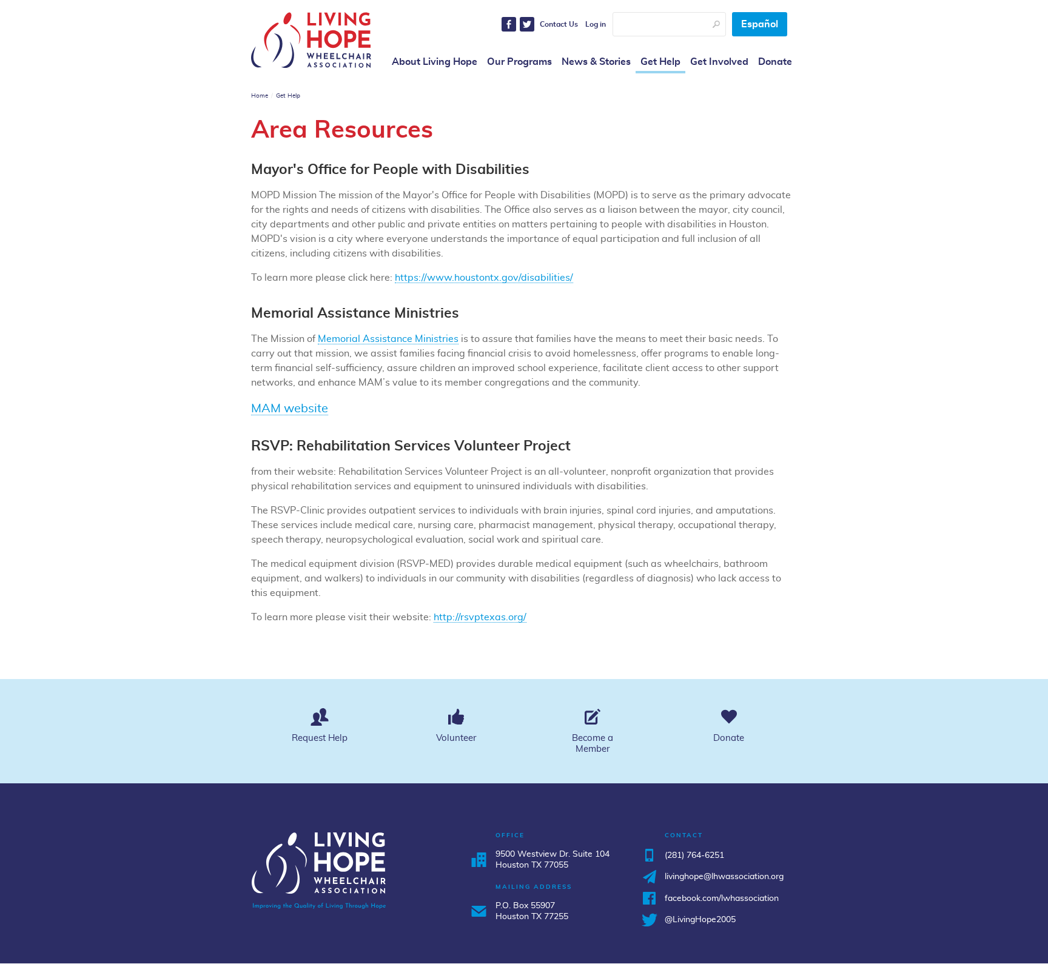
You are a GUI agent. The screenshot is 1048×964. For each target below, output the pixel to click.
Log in (595, 24)
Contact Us (559, 24)
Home (259, 96)
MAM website (289, 409)
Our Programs (519, 62)
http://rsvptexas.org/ (480, 617)
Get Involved (719, 62)
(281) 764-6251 (694, 855)
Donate (775, 62)
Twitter (527, 24)
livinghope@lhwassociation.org (724, 876)
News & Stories (596, 62)
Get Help (660, 62)
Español (759, 24)
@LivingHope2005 (700, 919)
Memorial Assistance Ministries (388, 339)
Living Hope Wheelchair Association (311, 40)
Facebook (509, 24)
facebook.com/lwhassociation (722, 898)
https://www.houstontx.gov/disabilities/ (484, 278)
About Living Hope (434, 62)
